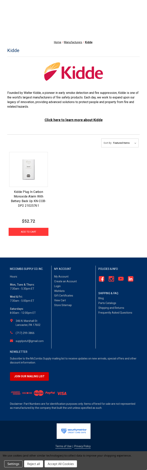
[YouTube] (120, 279)
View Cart (60, 300)
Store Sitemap (63, 305)
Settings (13, 464)
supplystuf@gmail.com (30, 341)
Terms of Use (63, 446)
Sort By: (108, 142)
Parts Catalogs (107, 303)
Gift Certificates (63, 295)
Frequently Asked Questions (115, 312)
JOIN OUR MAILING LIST (29, 376)
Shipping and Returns (111, 307)
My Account (61, 276)
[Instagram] (110, 279)
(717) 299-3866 (25, 333)
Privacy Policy (82, 446)
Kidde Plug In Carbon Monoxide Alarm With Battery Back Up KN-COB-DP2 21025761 (28, 198)
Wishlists (59, 290)
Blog (101, 298)
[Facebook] (100, 279)
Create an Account (65, 281)
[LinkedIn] (129, 279)
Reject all (33, 464)
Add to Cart (28, 231)
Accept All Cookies (61, 464)
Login (57, 286)
